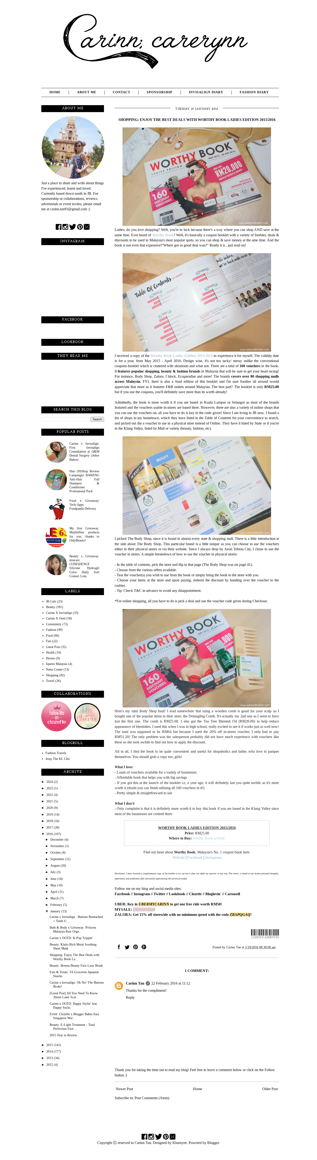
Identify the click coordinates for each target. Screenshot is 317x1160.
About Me (86, 92)
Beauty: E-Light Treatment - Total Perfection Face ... (72, 1026)
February (56, 905)
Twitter (159, 894)
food (49, 635)
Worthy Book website (209, 838)
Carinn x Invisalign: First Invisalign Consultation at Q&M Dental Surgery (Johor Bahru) (84, 451)
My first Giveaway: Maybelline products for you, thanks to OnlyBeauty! (84, 534)
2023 (50, 788)
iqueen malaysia (56, 664)
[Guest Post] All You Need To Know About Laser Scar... (74, 995)
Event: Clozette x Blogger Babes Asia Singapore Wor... (74, 1016)
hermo (50, 658)
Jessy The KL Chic (57, 759)
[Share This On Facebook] (118, 948)
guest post (53, 647)
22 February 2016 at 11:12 (170, 983)
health (50, 652)
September (57, 859)
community (53, 624)
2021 (50, 801)
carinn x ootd (55, 618)
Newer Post (124, 1089)
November (57, 846)
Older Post (270, 1089)
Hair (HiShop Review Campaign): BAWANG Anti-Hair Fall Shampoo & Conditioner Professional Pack (84, 481)
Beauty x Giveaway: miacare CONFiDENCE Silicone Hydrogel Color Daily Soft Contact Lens (84, 566)
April (54, 892)
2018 (50, 821)
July (53, 872)
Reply (130, 997)
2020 (50, 808)
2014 (50, 1051)
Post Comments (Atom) (152, 1098)
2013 (50, 1058)
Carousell (232, 894)
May (53, 885)
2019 (50, 814)
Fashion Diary (254, 92)
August (55, 865)
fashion (51, 630)
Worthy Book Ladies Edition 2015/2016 (181, 356)
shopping (52, 675)
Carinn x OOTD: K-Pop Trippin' (71, 938)
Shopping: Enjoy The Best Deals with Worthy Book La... (74, 957)
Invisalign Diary (206, 92)
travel (50, 681)
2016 (50, 834)
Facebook (195, 857)
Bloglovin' (213, 894)
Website (178, 857)
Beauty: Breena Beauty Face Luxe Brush (76, 965)
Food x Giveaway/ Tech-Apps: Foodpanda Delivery (84, 505)
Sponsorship (159, 92)
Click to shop (143, 909)
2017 (50, 827)
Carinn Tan (135, 983)
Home (55, 92)
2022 (50, 795)
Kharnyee (179, 1143)
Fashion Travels (55, 753)
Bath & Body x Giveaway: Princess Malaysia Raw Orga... (73, 929)
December (57, 839)
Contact (121, 92)
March (55, 898)
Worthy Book (163, 235)
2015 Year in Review (63, 1035)
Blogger (213, 1143)
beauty (50, 607)
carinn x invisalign (59, 613)
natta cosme (54, 669)
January (55, 911)
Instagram (213, 857)
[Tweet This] (127, 948)
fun (48, 641)
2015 (50, 1045)
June (53, 879)
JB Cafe (51, 601)
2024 (50, 782)
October (56, 852)
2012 (50, 1064)
